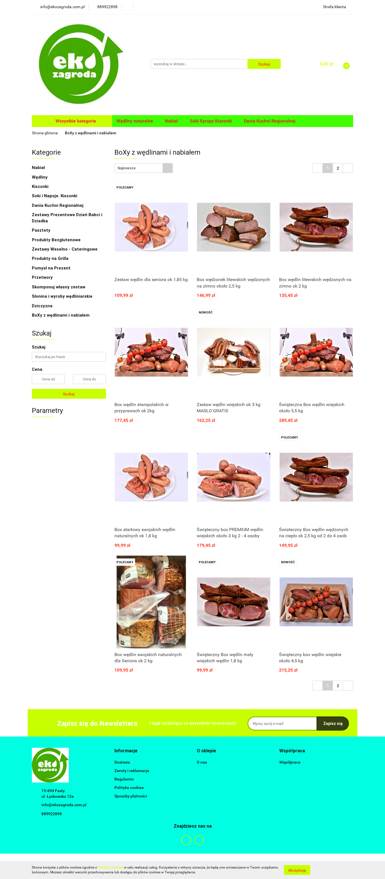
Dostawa (122, 762)
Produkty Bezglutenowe (56, 239)
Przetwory (42, 277)
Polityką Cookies (110, 867)
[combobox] (143, 168)
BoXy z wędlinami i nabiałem (61, 315)
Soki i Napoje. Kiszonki (55, 195)
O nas (202, 762)
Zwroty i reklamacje (131, 770)
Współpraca (289, 762)
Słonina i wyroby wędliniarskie (62, 296)
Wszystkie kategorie (75, 121)
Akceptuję (297, 870)
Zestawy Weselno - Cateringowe (65, 249)
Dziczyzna (42, 305)
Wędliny (40, 177)
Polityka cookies (129, 787)
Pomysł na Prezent (51, 268)
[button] (126, 751)
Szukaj (69, 394)
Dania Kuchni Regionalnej (57, 205)
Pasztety (41, 230)
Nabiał (39, 167)
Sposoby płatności (130, 796)
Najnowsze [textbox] (127, 168)
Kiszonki (41, 186)
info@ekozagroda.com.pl (64, 805)
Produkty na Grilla (50, 258)
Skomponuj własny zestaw (58, 287)
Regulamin (124, 779)
